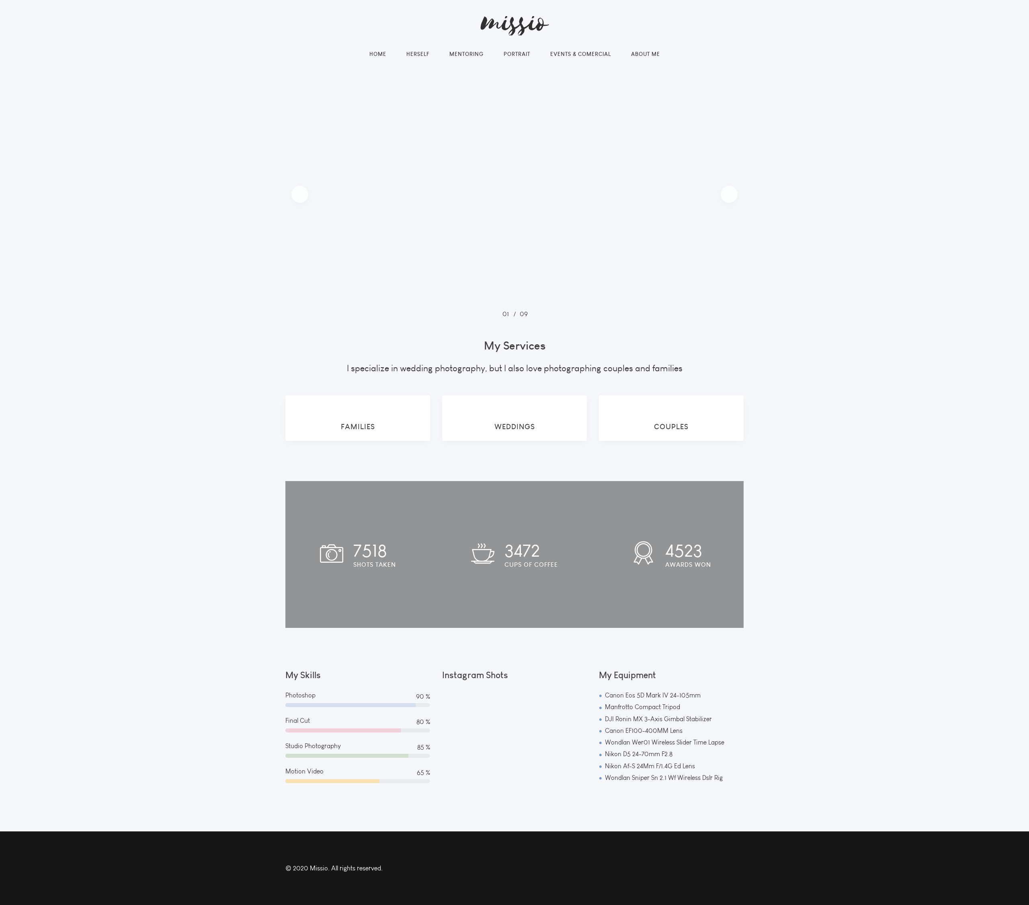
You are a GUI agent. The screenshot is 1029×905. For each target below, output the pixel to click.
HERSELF (417, 54)
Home (377, 54)
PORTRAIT (517, 54)
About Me (645, 54)
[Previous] (299, 194)
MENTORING (466, 54)
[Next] (729, 194)
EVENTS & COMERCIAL (580, 54)
